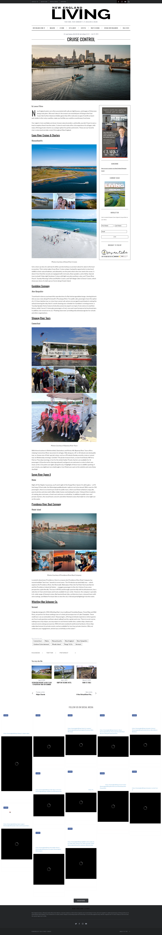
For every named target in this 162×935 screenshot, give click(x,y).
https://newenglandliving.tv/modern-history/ (143, 728)
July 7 (52, 821)
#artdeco (134, 731)
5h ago (19, 796)
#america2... (59, 791)
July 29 (148, 760)
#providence (154, 730)
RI (87, 34)
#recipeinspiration (112, 733)
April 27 (52, 889)
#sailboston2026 (51, 791)
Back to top (124, 931)
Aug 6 (116, 761)
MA (74, 34)
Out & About (83, 34)
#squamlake (103, 788)
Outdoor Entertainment (41, 644)
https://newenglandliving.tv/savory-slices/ (111, 730)
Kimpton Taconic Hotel (64, 682)
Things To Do (68, 644)
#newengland (81, 730)
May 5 (84, 883)
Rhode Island (56, 644)
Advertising (44, 1)
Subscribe (63, 1)
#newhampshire (122, 786)
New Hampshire (82, 641)
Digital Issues (54, 1)
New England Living (12, 794)
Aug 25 (52, 761)
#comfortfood (120, 731)
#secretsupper (50, 849)
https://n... (91, 789)
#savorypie (114, 731)
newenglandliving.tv (12, 796)
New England (69, 641)
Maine (47, 641)
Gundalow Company (41, 286)
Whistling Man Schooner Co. (45, 602)
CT (64, 34)
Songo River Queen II (41, 474)
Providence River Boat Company (46, 504)
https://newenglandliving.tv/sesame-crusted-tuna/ (145, 788)
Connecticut (37, 641)
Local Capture (69, 34)
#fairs (91, 730)
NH (78, 34)
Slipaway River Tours (41, 318)
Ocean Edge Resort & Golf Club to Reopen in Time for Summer (42, 683)
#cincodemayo (81, 845)
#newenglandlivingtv (105, 731)
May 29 (116, 826)
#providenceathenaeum (20, 825)
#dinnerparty (39, 851)
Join (114, 236)
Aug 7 (84, 760)
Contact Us (35, 1)
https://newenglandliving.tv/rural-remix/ (115, 784)
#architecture (113, 786)
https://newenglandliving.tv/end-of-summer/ (79, 728)
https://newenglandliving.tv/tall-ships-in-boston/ (48, 789)
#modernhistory (146, 730)
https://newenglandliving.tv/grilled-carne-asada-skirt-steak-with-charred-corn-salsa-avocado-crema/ (81, 842)
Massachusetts (57, 641)
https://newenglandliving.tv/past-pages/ (14, 824)
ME (76, 34)
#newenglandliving (73, 730)
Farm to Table (86, 682)
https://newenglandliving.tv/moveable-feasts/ (48, 847)
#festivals (70, 731)
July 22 (84, 817)
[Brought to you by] (114, 253)
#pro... (28, 825)
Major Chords (40, 693)
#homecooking (104, 733)
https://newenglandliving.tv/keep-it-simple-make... (16, 733)
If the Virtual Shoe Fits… (84, 693)
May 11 (20, 864)
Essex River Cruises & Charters (46, 135)
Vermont (78, 644)
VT (89, 34)
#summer (87, 730)
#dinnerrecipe (89, 845)
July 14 (148, 828)
